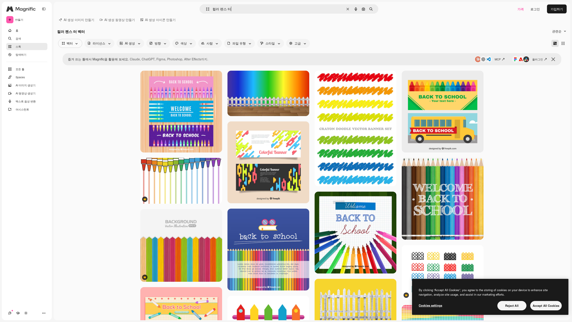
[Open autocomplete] (206, 9)
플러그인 (537, 59)
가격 (520, 9)
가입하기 (557, 9)
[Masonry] (555, 43)
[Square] (563, 43)
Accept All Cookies (546, 305)
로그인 (535, 9)
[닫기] (553, 59)
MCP (498, 59)
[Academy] (17, 313)
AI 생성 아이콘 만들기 (160, 19)
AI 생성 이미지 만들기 (79, 19)
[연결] (9, 313)
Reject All (512, 305)
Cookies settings (430, 305)
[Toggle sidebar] (43, 9)
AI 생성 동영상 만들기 (119, 19)
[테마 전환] (25, 313)
